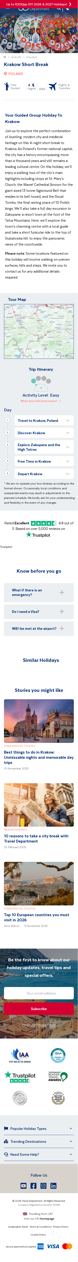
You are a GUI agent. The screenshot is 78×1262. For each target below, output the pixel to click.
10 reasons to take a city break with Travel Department (36, 838)
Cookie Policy (38, 1235)
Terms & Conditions (40, 1227)
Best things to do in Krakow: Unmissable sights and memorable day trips (39, 757)
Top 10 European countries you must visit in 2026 (36, 917)
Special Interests (15, 829)
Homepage (47, 1218)
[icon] (70, 4)
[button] (44, 420)
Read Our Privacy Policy (39, 1024)
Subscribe (39, 1008)
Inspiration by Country (19, 745)
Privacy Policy (60, 1227)
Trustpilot (6, 546)
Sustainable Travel (18, 1227)
